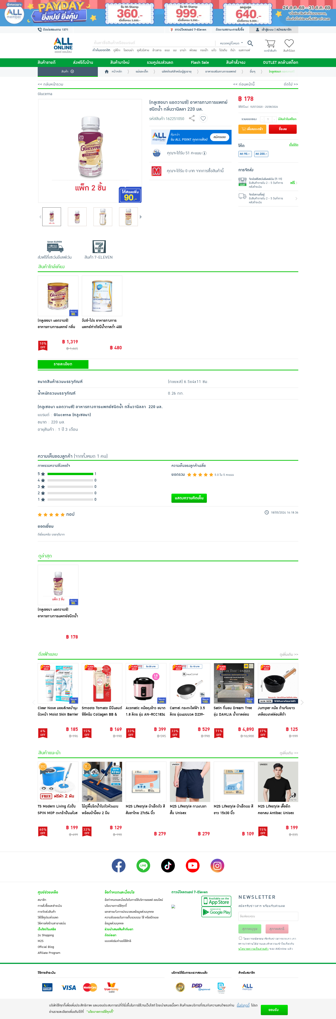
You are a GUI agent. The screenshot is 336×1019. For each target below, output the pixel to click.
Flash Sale (200, 63)
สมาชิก (42, 900)
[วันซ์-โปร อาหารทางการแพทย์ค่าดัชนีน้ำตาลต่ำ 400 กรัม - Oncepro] (102, 295)
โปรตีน (223, 50)
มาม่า (183, 50)
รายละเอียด (63, 364)
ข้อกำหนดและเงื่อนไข (119, 892)
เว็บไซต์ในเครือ (47, 929)
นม (175, 50)
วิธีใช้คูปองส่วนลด (48, 917)
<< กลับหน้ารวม (50, 84)
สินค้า (64, 71)
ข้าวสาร (156, 50)
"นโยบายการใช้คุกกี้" (100, 1011)
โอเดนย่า (129, 50)
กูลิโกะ (116, 50)
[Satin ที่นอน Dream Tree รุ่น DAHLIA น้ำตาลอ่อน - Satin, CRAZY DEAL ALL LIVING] (234, 683)
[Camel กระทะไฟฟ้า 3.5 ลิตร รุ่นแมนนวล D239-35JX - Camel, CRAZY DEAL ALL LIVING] (190, 683)
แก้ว (213, 50)
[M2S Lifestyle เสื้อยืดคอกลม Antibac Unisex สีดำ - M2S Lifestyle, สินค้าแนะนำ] (278, 782)
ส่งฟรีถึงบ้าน (83, 63)
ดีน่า (232, 50)
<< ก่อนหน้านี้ (244, 84)
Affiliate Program (49, 953)
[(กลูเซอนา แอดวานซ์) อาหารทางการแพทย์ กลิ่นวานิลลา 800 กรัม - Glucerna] (58, 295)
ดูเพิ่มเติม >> (289, 654)
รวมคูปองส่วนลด (160, 63)
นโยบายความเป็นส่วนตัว (253, 948)
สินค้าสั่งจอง (235, 63)
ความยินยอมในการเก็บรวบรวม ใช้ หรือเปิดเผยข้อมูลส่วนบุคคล (132, 920)
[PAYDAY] (168, 13)
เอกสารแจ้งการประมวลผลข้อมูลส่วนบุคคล (129, 911)
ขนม (167, 50)
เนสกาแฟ (244, 50)
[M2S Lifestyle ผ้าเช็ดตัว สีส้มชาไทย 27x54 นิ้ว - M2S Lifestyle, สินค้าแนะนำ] (146, 782)
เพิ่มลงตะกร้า (254, 129)
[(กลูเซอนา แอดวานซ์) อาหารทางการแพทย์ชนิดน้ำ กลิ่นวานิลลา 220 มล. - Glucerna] (58, 585)
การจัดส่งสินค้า (47, 911)
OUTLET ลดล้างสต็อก (280, 63)
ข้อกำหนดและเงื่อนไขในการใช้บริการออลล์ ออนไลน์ (134, 900)
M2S (40, 941)
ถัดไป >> (291, 84)
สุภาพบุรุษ (249, 929)
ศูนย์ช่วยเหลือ (48, 892)
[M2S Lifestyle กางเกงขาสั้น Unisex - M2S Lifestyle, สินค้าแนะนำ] (190, 782)
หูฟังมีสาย (143, 50)
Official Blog (46, 947)
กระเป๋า (204, 50)
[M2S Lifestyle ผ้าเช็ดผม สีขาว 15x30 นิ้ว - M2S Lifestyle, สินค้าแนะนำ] (234, 782)
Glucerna (45, 94)
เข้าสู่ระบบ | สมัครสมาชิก (276, 29)
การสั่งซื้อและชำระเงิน (50, 906)
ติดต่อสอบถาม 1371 (55, 29)
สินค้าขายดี (47, 63)
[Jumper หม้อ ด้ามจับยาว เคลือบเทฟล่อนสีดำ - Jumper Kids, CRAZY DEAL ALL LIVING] (278, 683)
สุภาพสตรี (276, 929)
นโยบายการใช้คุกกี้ (116, 906)
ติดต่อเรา (110, 935)
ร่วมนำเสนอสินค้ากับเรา (119, 929)
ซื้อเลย (283, 129)
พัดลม (193, 50)
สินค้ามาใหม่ (119, 63)
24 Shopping (46, 935)
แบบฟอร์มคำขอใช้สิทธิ (118, 941)
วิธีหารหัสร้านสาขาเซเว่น (52, 923)
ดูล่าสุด (45, 556)
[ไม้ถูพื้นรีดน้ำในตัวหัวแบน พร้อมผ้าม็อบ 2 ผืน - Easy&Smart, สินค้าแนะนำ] (102, 782)
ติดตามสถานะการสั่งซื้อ (230, 29)
